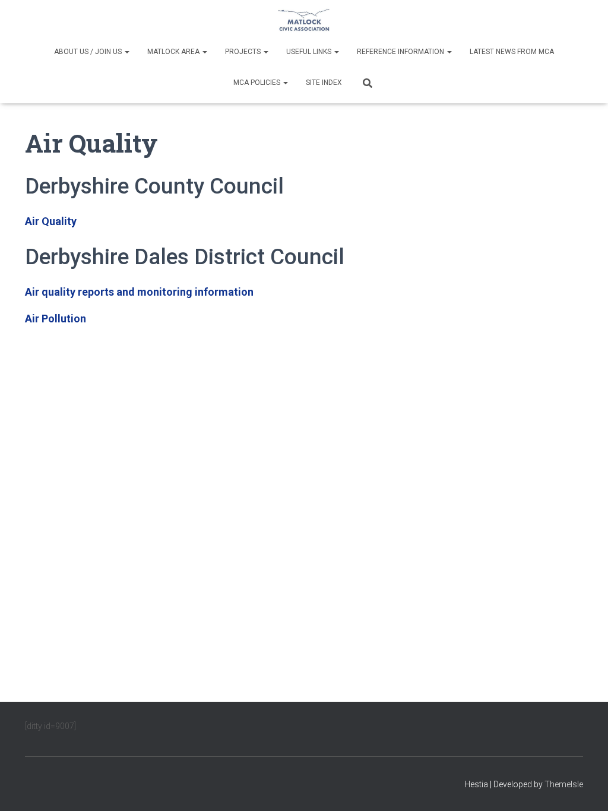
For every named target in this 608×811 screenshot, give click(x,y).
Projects (243, 51)
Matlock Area (174, 51)
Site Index (324, 82)
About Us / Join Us (89, 51)
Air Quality (51, 221)
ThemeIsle (563, 784)
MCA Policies (257, 82)
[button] (126, 51)
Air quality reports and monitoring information (139, 292)
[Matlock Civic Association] (303, 21)
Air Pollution (55, 318)
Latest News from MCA (512, 51)
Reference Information (401, 51)
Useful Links (309, 51)
